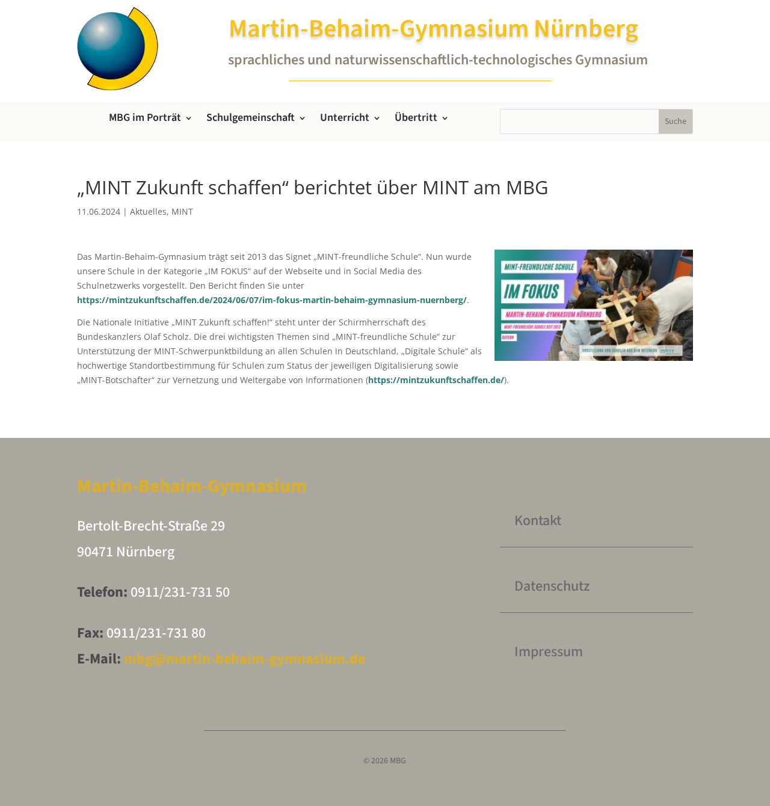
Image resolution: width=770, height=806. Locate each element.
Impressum (548, 651)
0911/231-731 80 (156, 633)
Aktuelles (148, 211)
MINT (182, 211)
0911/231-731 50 (180, 592)
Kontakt (537, 520)
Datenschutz (552, 586)
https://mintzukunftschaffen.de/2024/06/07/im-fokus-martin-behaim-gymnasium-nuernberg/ (272, 300)
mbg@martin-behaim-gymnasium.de (243, 658)
